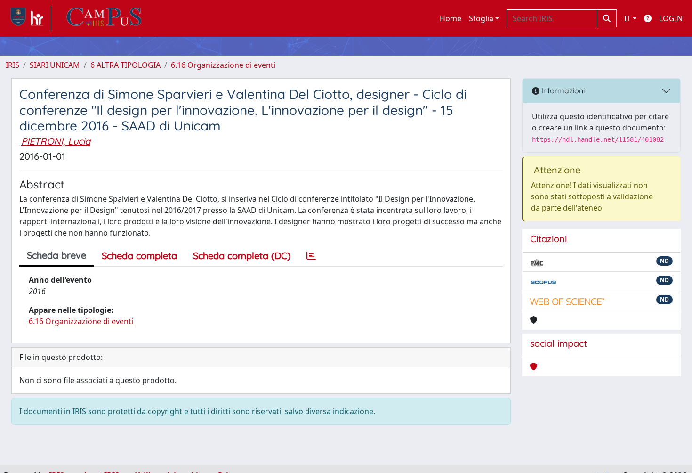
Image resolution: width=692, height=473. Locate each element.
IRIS (12, 65)
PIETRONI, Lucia (55, 141)
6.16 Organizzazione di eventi (223, 65)
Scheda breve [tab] (56, 255)
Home (450, 18)
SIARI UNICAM (55, 65)
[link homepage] (28, 18)
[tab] (311, 256)
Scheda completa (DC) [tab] (241, 255)
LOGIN (671, 18)
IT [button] (627, 18)
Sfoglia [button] (481, 18)
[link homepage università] (104, 18)
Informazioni (562, 90)
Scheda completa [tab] (139, 255)
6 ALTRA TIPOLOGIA (125, 65)
